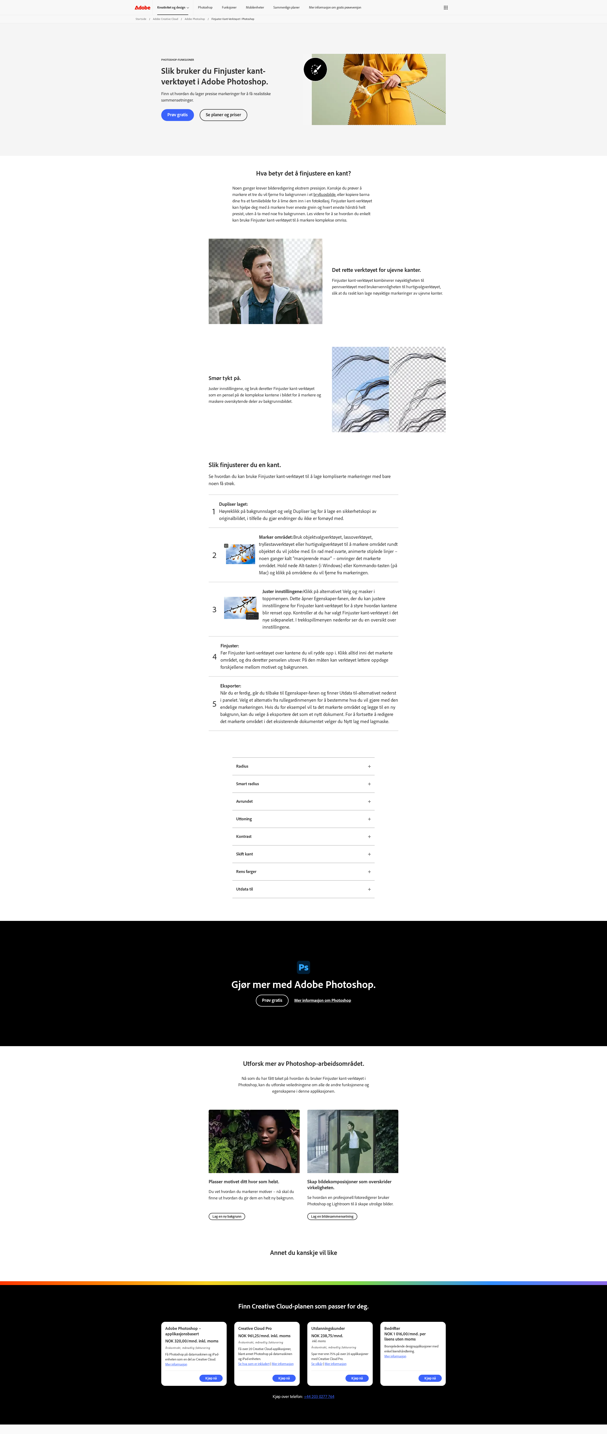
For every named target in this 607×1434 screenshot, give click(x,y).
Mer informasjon (176, 1364)
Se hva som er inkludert (254, 1364)
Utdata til (244, 889)
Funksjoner (229, 7)
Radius (242, 766)
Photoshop (205, 7)
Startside (141, 19)
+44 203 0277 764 (319, 1396)
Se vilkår (316, 1364)
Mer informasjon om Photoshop (322, 1000)
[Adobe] (142, 7)
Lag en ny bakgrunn (226, 1216)
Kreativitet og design (171, 7)
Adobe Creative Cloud (165, 19)
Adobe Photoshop (195, 19)
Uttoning (244, 818)
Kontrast (244, 836)
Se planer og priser (223, 114)
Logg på (461, 7)
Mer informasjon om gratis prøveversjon (335, 7)
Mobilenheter (255, 7)
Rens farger (246, 871)
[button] (446, 7)
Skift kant (244, 854)
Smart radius (247, 783)
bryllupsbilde (324, 194)
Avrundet (244, 801)
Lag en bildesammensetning (332, 1216)
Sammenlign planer (286, 7)
